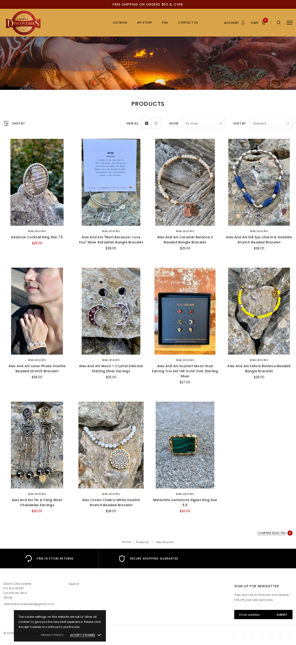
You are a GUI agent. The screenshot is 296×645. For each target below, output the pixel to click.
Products (142, 542)
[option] (49, 558)
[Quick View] (10, 154)
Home (126, 542)
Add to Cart (37, 221)
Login (208, 48)
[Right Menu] (290, 23)
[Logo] (38, 22)
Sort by (239, 123)
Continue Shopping (246, 68)
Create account (215, 55)
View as (132, 123)
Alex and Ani (37, 231)
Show (173, 123)
